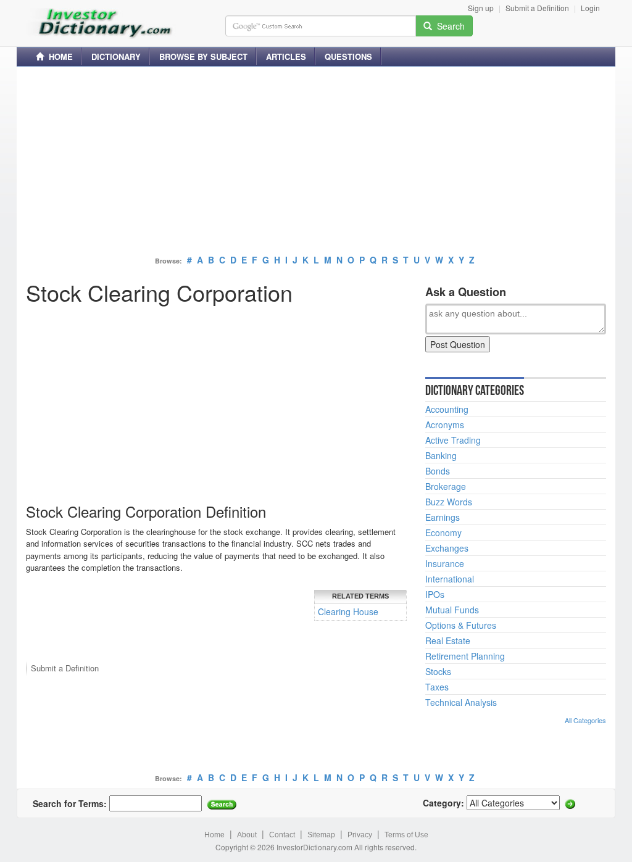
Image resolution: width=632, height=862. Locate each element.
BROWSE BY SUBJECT (203, 56)
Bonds (437, 471)
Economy (443, 532)
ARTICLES (286, 56)
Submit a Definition (537, 7)
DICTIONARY (116, 56)
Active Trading (453, 440)
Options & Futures (460, 625)
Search (448, 26)
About (247, 835)
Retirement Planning (465, 656)
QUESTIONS (348, 56)
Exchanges (446, 548)
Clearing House (348, 611)
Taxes (437, 687)
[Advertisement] (316, 162)
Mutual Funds (452, 609)
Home (214, 835)
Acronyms (444, 424)
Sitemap (321, 835)
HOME (58, 56)
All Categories (585, 720)
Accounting (446, 409)
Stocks (438, 671)
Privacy (359, 835)
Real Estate (447, 640)
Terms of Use (406, 835)
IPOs (434, 594)
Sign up (481, 7)
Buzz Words (448, 501)
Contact (282, 835)
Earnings (442, 517)
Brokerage (445, 486)
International (449, 579)
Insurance (444, 563)
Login (590, 7)
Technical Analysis (461, 702)
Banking (441, 455)
